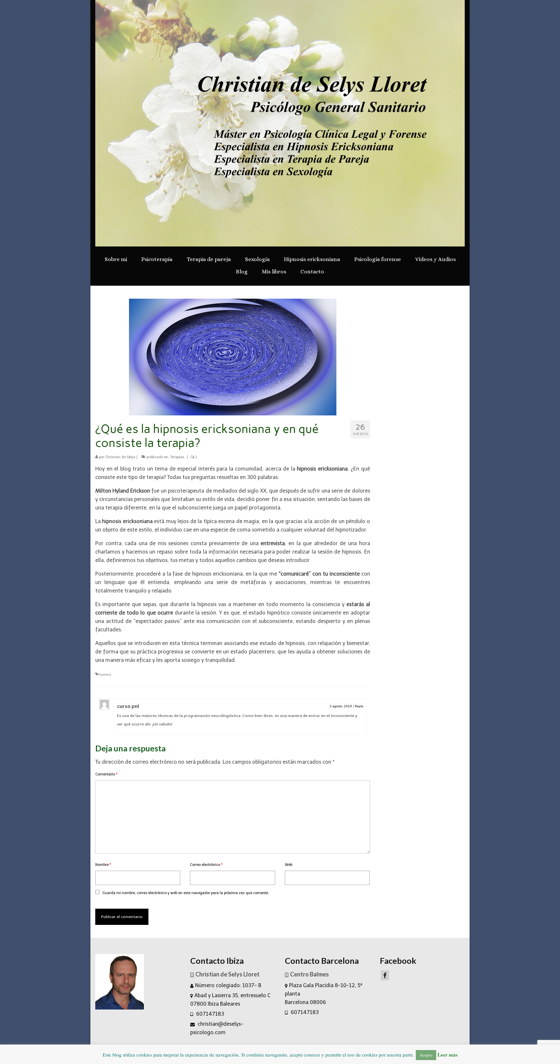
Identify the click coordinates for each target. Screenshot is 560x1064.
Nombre (103, 865)
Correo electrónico (206, 865)
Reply (359, 706)
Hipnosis (104, 674)
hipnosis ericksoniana (127, 521)
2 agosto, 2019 (341, 706)
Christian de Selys (120, 457)
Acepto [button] (426, 1055)
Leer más (448, 1054)
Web (288, 865)
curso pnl (128, 706)
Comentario (106, 774)
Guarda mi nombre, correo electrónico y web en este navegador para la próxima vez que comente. (185, 893)
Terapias (177, 457)
